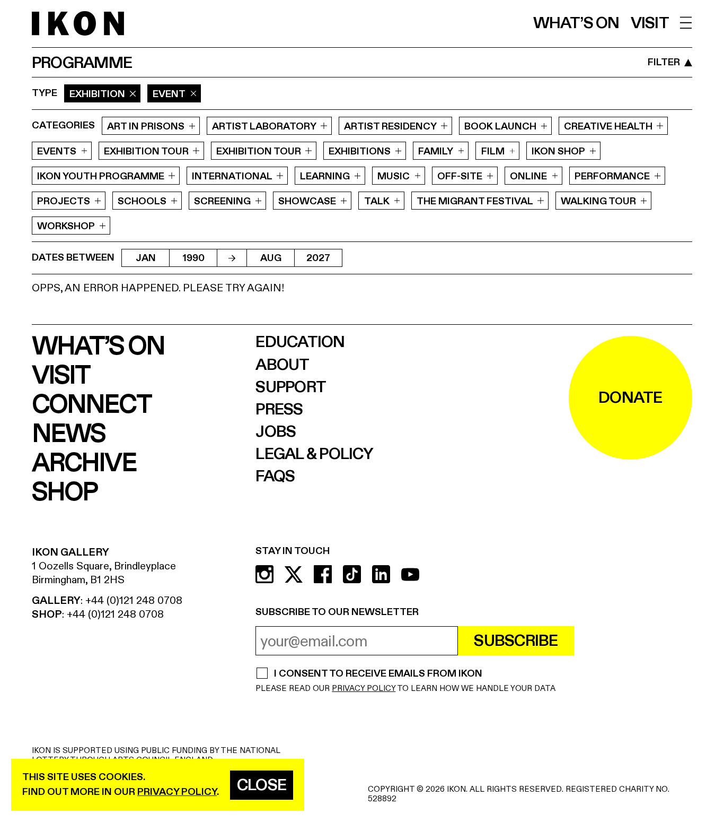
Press (279, 409)
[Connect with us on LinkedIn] (381, 574)
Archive (84, 464)
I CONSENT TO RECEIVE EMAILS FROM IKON (377, 674)
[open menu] (686, 22)
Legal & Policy (314, 454)
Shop (64, 493)
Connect (91, 405)
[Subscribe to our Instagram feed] (264, 574)
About (282, 365)
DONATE (630, 398)
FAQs (275, 476)
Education (300, 342)
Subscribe (516, 641)
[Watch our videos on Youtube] (410, 574)
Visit (650, 23)
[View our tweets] (294, 574)
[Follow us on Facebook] (323, 574)
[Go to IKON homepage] (78, 23)
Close (261, 785)
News (68, 434)
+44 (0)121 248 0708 (133, 600)
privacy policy (177, 792)
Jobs (275, 432)
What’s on (576, 23)
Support (290, 387)
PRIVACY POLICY (363, 688)
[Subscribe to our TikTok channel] (352, 574)
